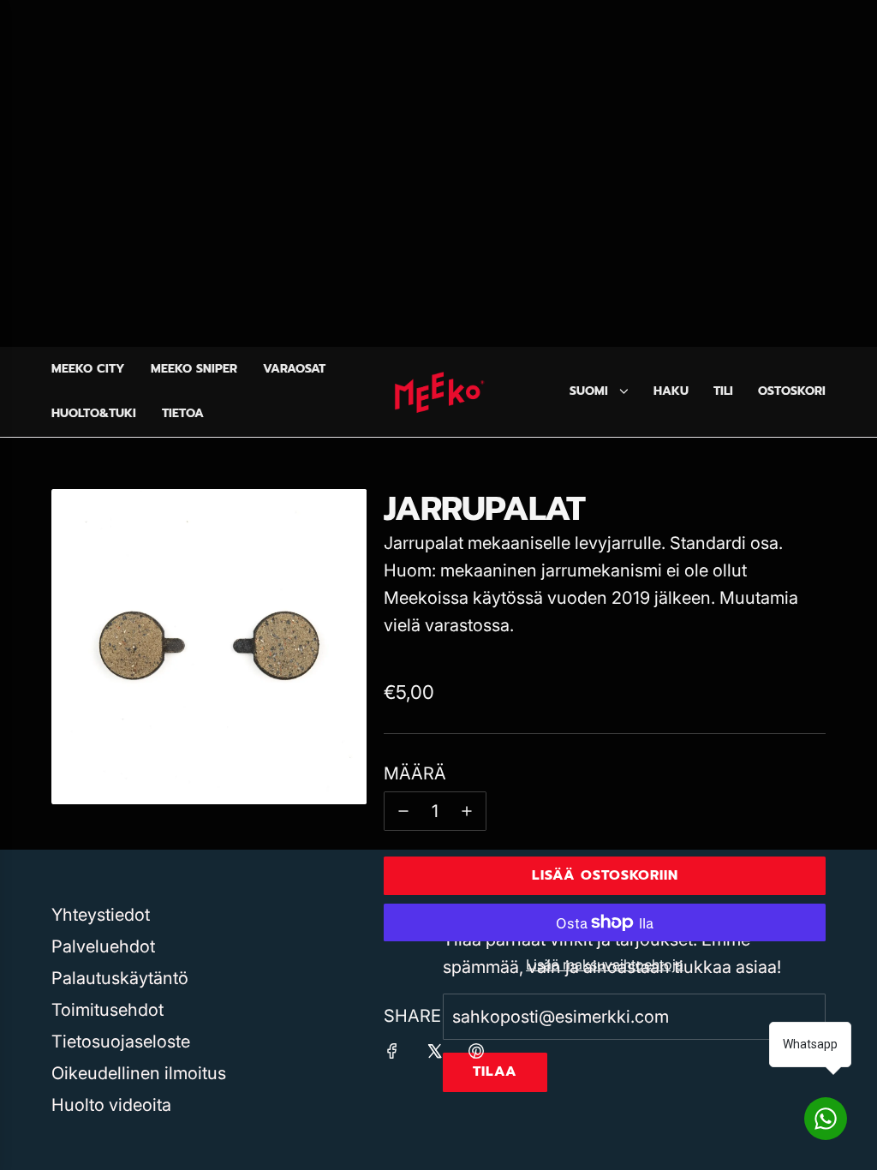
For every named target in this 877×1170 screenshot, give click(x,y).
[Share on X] (434, 1053)
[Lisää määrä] (467, 811)
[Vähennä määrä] (403, 811)
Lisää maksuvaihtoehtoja (604, 964)
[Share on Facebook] (392, 1053)
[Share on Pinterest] (476, 1053)
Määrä (415, 773)
